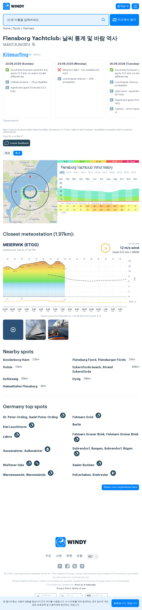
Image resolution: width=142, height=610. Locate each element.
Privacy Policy (64, 588)
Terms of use (78, 588)
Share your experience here (120, 487)
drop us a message (85, 585)
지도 (48, 555)
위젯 (69, 555)
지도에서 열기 (127, 19)
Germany (28, 28)
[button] (34, 44)
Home (7, 28)
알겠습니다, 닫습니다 (125, 603)
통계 (17, 153)
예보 (7, 153)
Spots (17, 28)
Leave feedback (19, 143)
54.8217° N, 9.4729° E (16, 44)
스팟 (59, 555)
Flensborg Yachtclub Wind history (87, 167)
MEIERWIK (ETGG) (21, 244)
